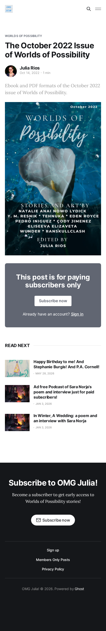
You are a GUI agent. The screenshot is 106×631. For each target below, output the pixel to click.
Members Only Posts (53, 560)
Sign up (53, 550)
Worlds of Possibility (23, 36)
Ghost (79, 589)
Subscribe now (53, 300)
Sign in (77, 314)
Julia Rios (30, 67)
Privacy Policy (53, 569)
